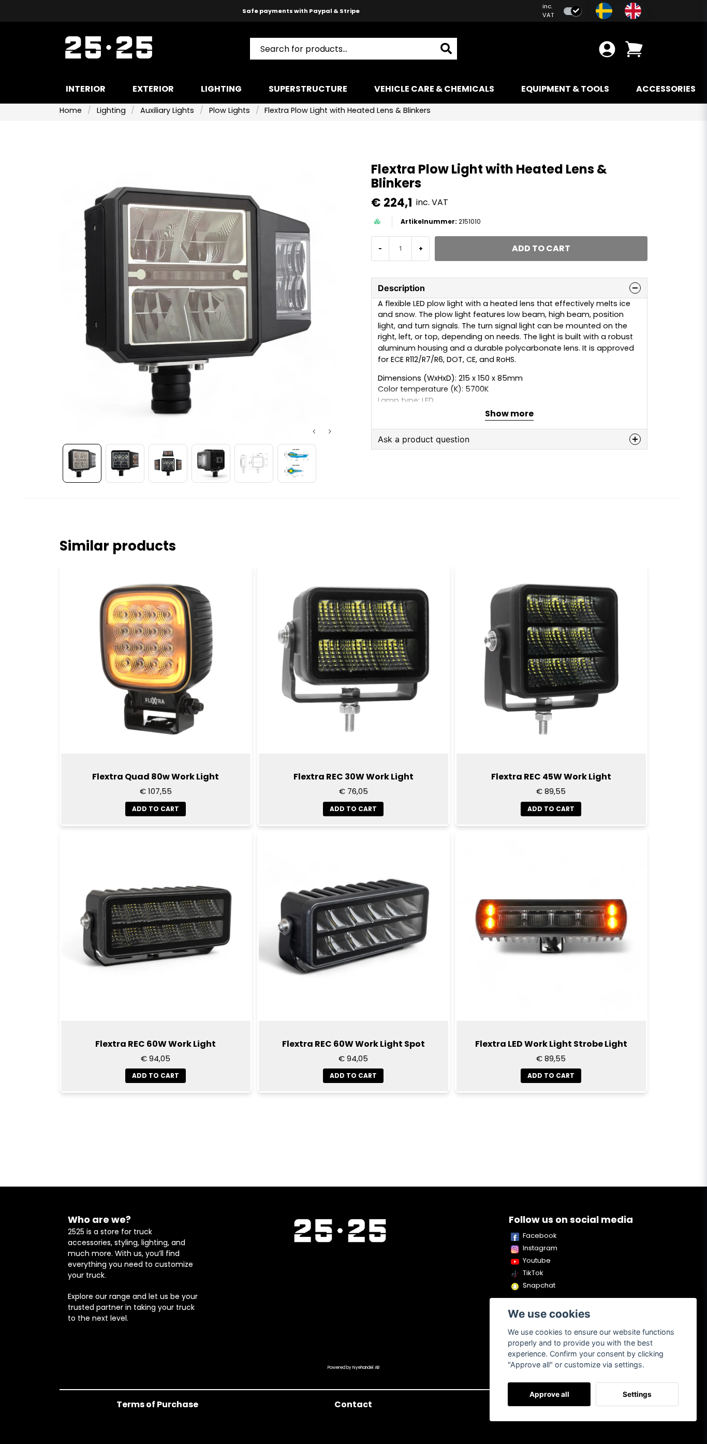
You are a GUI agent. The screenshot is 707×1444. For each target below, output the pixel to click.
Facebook (540, 1235)
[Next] (329, 431)
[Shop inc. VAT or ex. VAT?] (572, 11)
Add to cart (155, 808)
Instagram (540, 1248)
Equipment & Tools (565, 89)
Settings (637, 1394)
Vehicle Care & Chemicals (434, 89)
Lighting (221, 89)
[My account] (607, 49)
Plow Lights (229, 110)
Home (71, 110)
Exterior (153, 89)
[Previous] (314, 431)
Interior (86, 89)
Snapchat (539, 1285)
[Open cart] (634, 49)
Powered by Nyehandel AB (353, 1367)
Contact (353, 1404)
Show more (509, 414)
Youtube (537, 1260)
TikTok (533, 1273)
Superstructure (308, 89)
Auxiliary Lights (167, 110)
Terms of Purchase (157, 1404)
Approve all (549, 1394)
